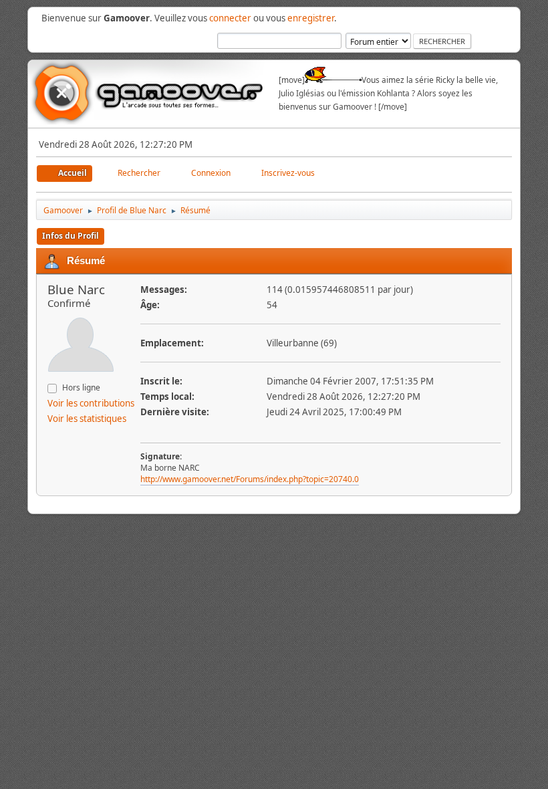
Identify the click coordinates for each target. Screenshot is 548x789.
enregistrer (310, 18)
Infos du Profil (70, 235)
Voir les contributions (90, 403)
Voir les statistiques (86, 419)
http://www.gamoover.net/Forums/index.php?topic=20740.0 (249, 479)
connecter (230, 18)
